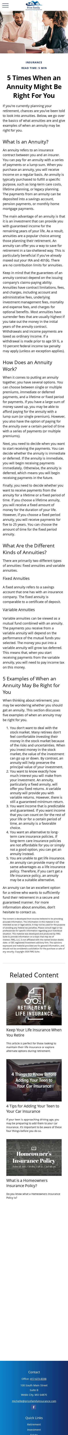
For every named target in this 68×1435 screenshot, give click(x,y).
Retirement (34, 1424)
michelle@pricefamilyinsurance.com (34, 1401)
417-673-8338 (38, 1379)
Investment (34, 1429)
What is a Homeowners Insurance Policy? (27, 1183)
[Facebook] (33, 1407)
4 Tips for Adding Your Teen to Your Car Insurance (32, 1108)
